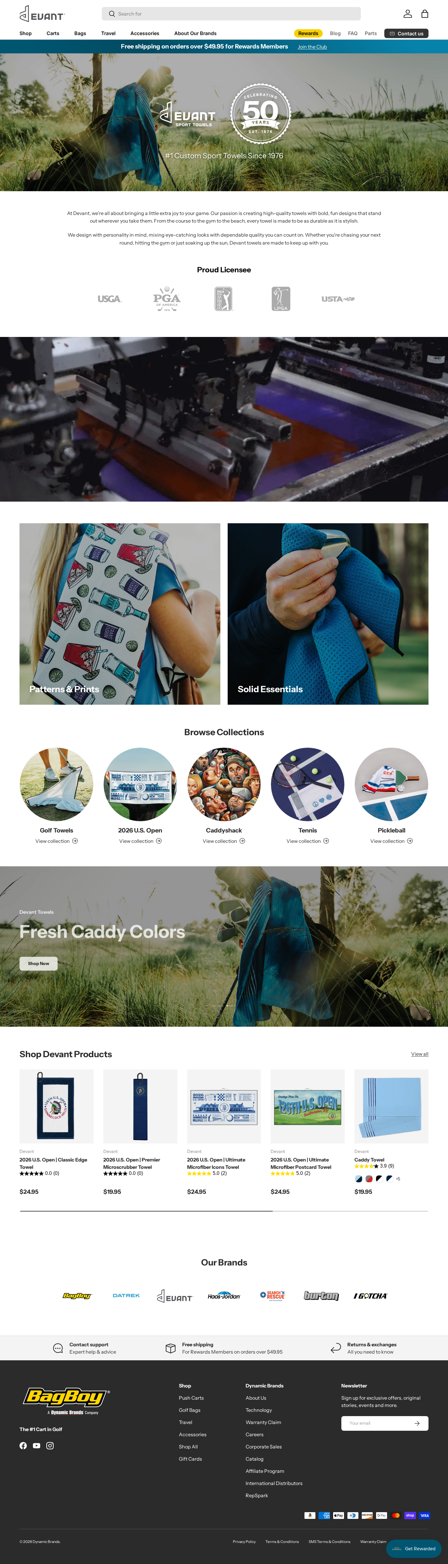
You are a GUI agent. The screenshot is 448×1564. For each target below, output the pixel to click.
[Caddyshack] (224, 784)
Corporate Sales (264, 1447)
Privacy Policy (244, 1541)
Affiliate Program (265, 1471)
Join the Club (312, 47)
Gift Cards (190, 1459)
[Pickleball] (391, 784)
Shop (26, 33)
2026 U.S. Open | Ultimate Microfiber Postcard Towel (301, 1163)
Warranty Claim (263, 1422)
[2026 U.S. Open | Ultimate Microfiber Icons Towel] (224, 1106)
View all (419, 1054)
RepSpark (257, 1495)
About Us (256, 1398)
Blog (335, 33)
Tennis (307, 830)
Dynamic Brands (46, 1541)
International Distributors (274, 1483)
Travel (108, 33)
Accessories (144, 33)
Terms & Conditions (282, 1541)
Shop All (188, 1447)
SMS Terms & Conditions (329, 1541)
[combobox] (231, 13)
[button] (425, 13)
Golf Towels (56, 830)
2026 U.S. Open (140, 830)
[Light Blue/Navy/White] (358, 1179)
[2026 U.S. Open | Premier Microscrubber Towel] (140, 1106)
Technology (259, 1410)
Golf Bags (190, 1410)
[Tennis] (307, 784)
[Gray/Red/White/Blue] (369, 1179)
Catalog (255, 1459)
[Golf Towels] (56, 784)
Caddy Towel (369, 1160)
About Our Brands (195, 33)
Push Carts (191, 1398)
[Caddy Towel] (391, 1106)
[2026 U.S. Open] (140, 784)
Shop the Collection (224, 963)
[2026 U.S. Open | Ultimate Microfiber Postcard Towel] (308, 1106)
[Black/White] (379, 1179)
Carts (53, 33)
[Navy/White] (389, 1179)
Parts (371, 33)
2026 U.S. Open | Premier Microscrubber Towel (131, 1163)
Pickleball (391, 830)
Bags (80, 33)
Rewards (308, 33)
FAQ (352, 33)
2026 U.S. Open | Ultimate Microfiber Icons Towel (216, 1163)
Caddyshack (224, 830)
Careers (255, 1434)
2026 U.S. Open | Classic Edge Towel (53, 1163)
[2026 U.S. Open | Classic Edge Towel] (57, 1106)
